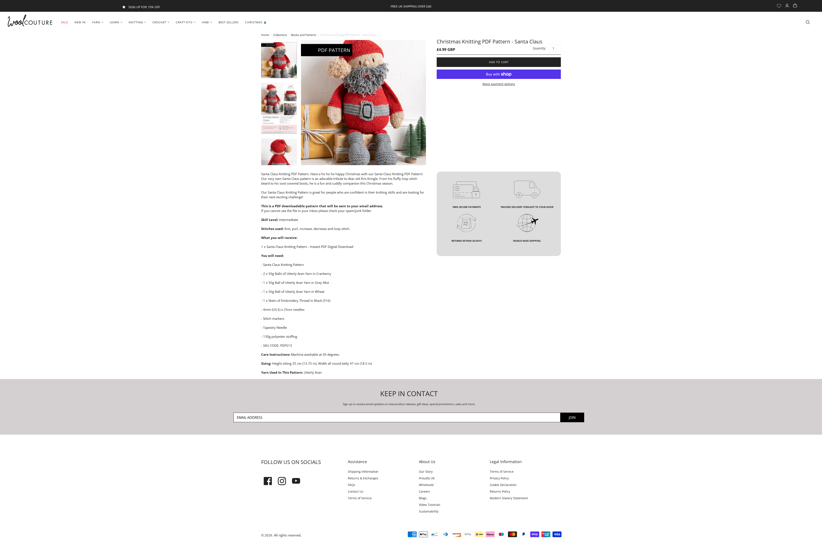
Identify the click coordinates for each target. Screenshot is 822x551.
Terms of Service (360, 498)
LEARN (114, 22)
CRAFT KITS (184, 22)
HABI (205, 22)
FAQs (351, 485)
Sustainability (428, 511)
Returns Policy (500, 491)
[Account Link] (787, 5)
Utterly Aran (313, 372)
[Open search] (808, 22)
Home (265, 35)
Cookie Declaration (503, 485)
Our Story (426, 472)
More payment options (498, 84)
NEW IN (80, 22)
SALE (64, 22)
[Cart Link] (795, 5)
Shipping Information (363, 472)
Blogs (423, 498)
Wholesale (426, 485)
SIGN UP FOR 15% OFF (144, 7)
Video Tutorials (429, 505)
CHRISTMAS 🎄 (256, 22)
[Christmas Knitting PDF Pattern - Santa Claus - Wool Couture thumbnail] (279, 60)
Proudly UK (427, 478)
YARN (96, 22)
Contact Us (355, 491)
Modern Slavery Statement (509, 498)
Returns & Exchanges (363, 478)
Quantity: (539, 48)
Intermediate (288, 220)
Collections (280, 35)
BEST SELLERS (229, 22)
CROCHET (159, 22)
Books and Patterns (303, 35)
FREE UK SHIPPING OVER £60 (411, 6)
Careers (424, 491)
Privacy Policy (499, 478)
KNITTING (136, 22)
